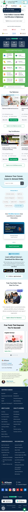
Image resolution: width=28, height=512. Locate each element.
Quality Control (14, 201)
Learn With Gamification (19, 459)
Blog (2, 429)
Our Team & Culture (5, 416)
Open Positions (4, 421)
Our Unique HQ (4, 419)
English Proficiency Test (7, 464)
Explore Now (8, 351)
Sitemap (25, 505)
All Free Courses (17, 419)
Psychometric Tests (5, 452)
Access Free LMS (18, 445)
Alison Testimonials (17, 421)
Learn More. (14, 266)
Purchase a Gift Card (18, 431)
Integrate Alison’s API (19, 457)
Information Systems (10, 194)
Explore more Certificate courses (14, 165)
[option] (10, 109)
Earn (22, 10)
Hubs (15, 426)
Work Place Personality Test (7, 460)
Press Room (3, 431)
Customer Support (22, 484)
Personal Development (17, 398)
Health (2, 400)
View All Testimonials (14, 246)
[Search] (2, 5)
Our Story (3, 411)
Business (3, 393)
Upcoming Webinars (19, 471)
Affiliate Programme (19, 447)
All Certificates (16, 414)
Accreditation (16, 411)
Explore (1, 6)
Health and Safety (8, 205)
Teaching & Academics (18, 403)
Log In (24, 6)
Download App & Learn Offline (20, 455)
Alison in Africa (4, 434)
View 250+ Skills (18, 205)
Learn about (7, 367)
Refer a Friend (17, 462)
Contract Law (20, 197)
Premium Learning (17, 429)
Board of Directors (5, 414)
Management (22, 201)
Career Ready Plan (5, 450)
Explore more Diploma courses (14, 126)
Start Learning (13, 119)
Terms (11, 505)
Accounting (5, 201)
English (2, 398)
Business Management (10, 197)
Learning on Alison (5, 426)
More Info (5, 119)
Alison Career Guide (5, 447)
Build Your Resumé (5, 445)
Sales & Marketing (17, 400)
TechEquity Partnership (19, 464)
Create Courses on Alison (20, 452)
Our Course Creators (5, 424)
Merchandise (17, 474)
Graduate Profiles (17, 424)
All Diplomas (16, 416)
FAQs (19, 482)
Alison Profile (17, 450)
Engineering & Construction (6, 395)
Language (15, 393)
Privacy (8, 505)
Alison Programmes (5, 436)
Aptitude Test (5, 455)
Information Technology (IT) (6, 403)
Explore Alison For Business (14, 317)
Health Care (19, 194)
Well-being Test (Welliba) (7, 457)
